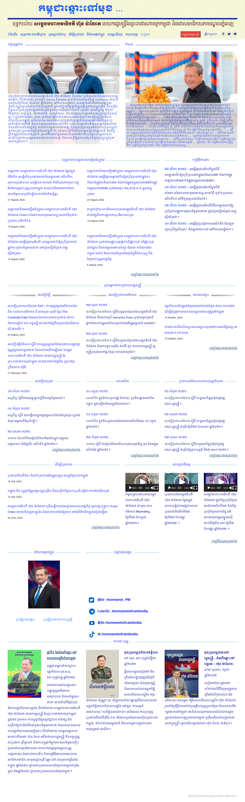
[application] (142, 482)
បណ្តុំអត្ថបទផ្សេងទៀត (145, 274)
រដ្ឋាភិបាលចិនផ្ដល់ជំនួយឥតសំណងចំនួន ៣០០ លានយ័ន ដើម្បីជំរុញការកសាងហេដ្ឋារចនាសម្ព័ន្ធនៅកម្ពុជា (200, 309)
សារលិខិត (92, 398)
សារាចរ (12, 438)
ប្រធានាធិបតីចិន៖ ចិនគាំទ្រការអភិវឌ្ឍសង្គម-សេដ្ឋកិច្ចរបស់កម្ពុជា (48, 475)
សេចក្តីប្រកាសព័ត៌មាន (99, 312)
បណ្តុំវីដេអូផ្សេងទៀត (224, 541)
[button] (142, 482)
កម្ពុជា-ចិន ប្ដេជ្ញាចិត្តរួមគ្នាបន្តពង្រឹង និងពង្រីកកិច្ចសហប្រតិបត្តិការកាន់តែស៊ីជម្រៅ (58, 491)
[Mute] (152, 488)
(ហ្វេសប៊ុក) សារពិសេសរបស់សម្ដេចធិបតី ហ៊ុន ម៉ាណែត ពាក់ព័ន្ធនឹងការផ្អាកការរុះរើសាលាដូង (121, 212)
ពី (26, 438)
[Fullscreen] (156, 488)
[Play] (130, 488)
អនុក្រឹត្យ (12, 398)
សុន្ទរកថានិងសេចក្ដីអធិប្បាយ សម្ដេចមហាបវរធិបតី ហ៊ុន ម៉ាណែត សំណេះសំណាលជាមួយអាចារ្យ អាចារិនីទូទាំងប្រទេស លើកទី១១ (42, 215)
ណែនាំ (21, 438)
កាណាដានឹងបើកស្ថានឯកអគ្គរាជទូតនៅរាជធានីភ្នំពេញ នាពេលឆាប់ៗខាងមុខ (201, 330)
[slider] (140, 488)
